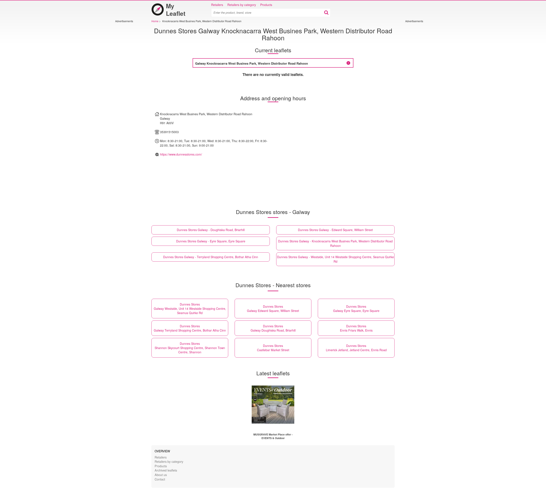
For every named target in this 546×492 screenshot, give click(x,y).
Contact (160, 479)
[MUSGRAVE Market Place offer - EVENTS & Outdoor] (273, 405)
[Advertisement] (128, 87)
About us (161, 474)
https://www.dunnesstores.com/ (181, 154)
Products (266, 5)
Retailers (217, 5)
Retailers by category (241, 5)
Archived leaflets (166, 470)
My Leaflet (175, 9)
